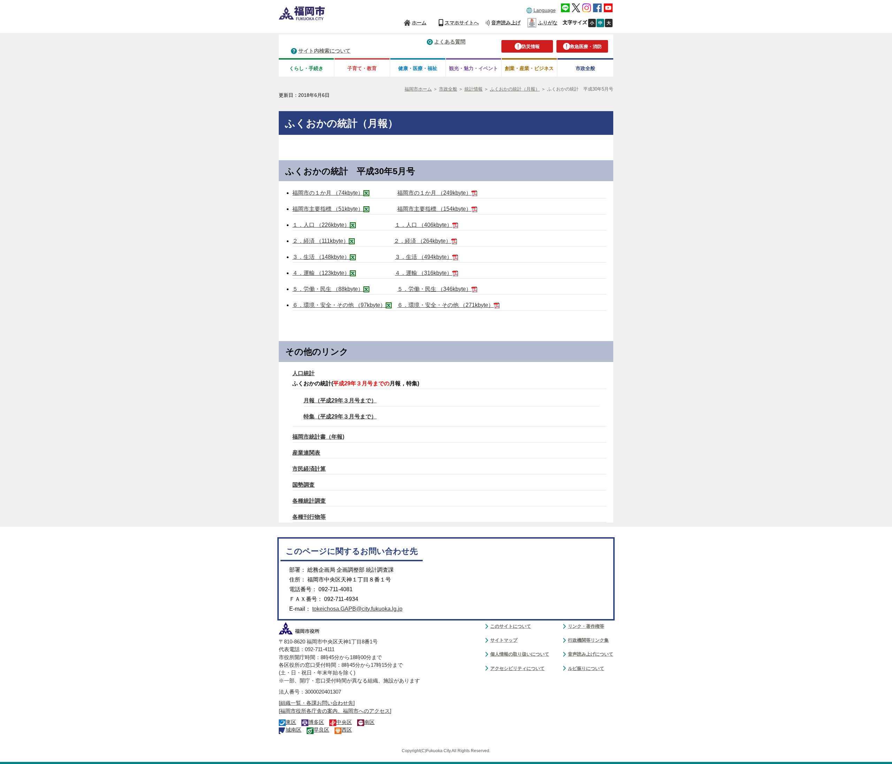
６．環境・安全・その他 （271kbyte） (445, 305)
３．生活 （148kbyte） (321, 257)
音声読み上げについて (590, 654)
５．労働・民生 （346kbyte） (434, 289)
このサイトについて (510, 626)
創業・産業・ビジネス (529, 68)
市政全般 (585, 68)
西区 (346, 730)
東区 (291, 722)
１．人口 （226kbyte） (321, 225)
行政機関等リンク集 (588, 640)
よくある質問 (450, 42)
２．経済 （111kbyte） (320, 241)
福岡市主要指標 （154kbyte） (434, 209)
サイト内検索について (324, 51)
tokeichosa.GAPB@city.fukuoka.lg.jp (357, 609)
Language (544, 10)
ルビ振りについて (586, 668)
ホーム (419, 22)
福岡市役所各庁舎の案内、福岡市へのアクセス (335, 711)
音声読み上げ (506, 22)
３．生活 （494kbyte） (423, 257)
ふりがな (548, 22)
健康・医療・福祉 (417, 68)
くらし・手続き (306, 68)
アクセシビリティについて (517, 668)
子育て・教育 (362, 68)
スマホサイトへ (462, 22)
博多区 (316, 722)
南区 (369, 722)
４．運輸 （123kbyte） (321, 273)
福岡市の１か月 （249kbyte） (434, 193)
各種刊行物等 (309, 517)
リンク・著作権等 (586, 626)
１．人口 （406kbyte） (423, 225)
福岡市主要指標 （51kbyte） (327, 209)
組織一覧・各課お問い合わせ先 (316, 703)
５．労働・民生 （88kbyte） (327, 289)
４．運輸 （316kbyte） (423, 273)
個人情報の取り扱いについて (519, 654)
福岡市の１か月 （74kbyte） (327, 193)
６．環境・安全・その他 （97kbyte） (339, 305)
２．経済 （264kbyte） (422, 241)
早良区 (321, 730)
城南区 (293, 730)
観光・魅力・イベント (473, 68)
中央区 (344, 722)
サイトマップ (503, 640)
